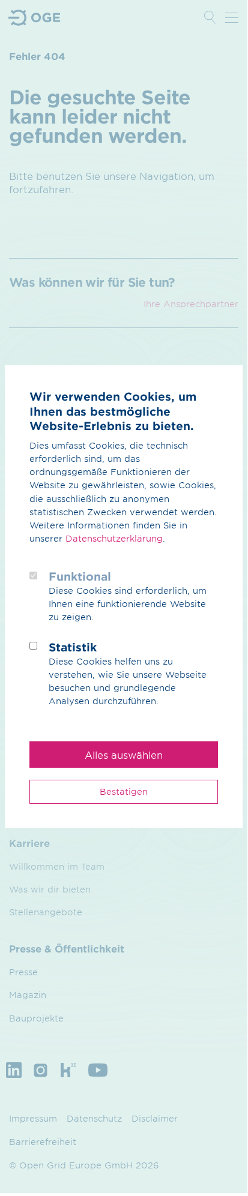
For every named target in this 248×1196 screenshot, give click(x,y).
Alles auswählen (124, 755)
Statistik (73, 647)
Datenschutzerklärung (114, 538)
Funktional (80, 576)
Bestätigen (124, 791)
